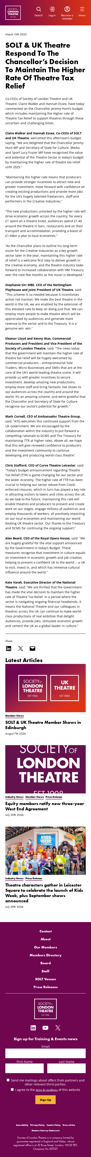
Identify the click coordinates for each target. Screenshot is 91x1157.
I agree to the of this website (47, 1090)
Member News (14, 715)
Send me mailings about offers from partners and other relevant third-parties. (48, 1082)
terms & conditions (47, 1090)
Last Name (66, 1061)
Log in (52, 15)
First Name (25, 1061)
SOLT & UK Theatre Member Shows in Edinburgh (43, 725)
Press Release (54, 797)
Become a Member (67, 16)
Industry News (14, 797)
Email (46, 1046)
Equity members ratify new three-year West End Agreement (44, 806)
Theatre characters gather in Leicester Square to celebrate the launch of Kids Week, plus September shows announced (44, 892)
